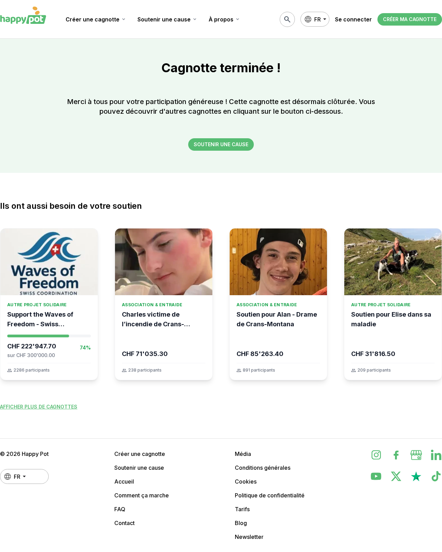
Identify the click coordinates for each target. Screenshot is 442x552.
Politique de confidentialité (270, 495)
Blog (241, 523)
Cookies (246, 481)
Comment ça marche (141, 495)
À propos (224, 19)
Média (243, 453)
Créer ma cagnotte (409, 19)
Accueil (124, 481)
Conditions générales (262, 467)
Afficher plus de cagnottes (38, 407)
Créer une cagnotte (96, 19)
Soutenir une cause (167, 19)
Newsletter (249, 536)
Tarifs (242, 509)
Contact (124, 523)
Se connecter (353, 19)
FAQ (119, 509)
